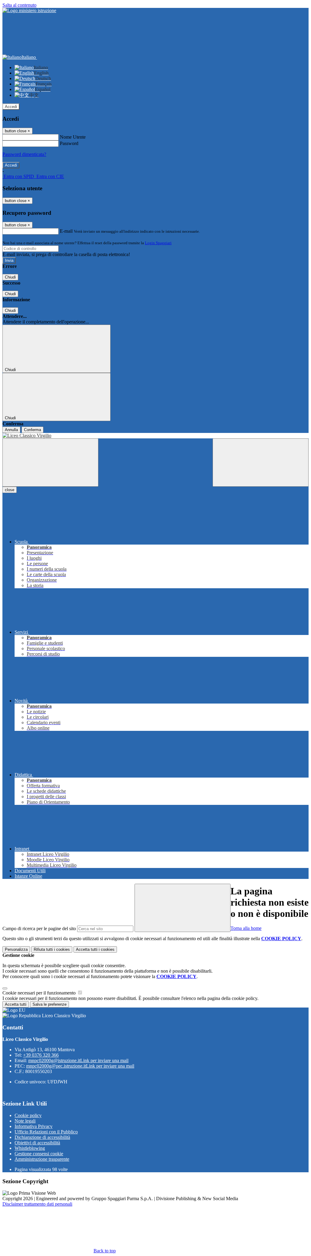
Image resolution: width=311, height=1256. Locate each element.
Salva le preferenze (49, 1004)
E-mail (66, 231)
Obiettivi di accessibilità (37, 1142)
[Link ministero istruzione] (29, 10)
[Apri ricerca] (261, 462)
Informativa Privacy (34, 1126)
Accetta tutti (95, 949)
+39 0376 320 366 (41, 1055)
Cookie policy (28, 1115)
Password (69, 143)
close (9, 490)
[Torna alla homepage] (155, 435)
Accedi (11, 106)
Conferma (32, 429)
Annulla (11, 429)
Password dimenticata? (24, 154)
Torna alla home (246, 928)
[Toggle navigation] (50, 462)
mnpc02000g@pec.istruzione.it (80, 1066)
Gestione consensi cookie (39, 1153)
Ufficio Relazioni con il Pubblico (46, 1131)
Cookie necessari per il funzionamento (39, 992)
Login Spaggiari (158, 243)
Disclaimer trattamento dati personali (37, 1204)
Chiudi (10, 277)
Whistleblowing (30, 1148)
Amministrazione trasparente (42, 1159)
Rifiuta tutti (52, 949)
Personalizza (16, 949)
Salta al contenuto (19, 5)
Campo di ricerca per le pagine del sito (39, 928)
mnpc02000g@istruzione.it (78, 1060)
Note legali (25, 1120)
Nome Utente (73, 137)
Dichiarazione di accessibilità (42, 1137)
